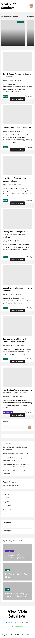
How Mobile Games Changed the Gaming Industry (17, 179)
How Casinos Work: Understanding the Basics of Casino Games (17, 391)
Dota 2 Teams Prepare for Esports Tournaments (17, 75)
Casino (5, 96)
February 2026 (8, 510)
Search (5, 422)
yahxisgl (29, 96)
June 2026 (6, 498)
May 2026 (6, 502)
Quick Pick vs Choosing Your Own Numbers (17, 289)
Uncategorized (7, 412)
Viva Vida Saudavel (9, 5)
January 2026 (7, 514)
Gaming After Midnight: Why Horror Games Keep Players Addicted (15, 234)
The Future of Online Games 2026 (17, 127)
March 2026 (7, 506)
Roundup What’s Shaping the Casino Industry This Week (15, 340)
